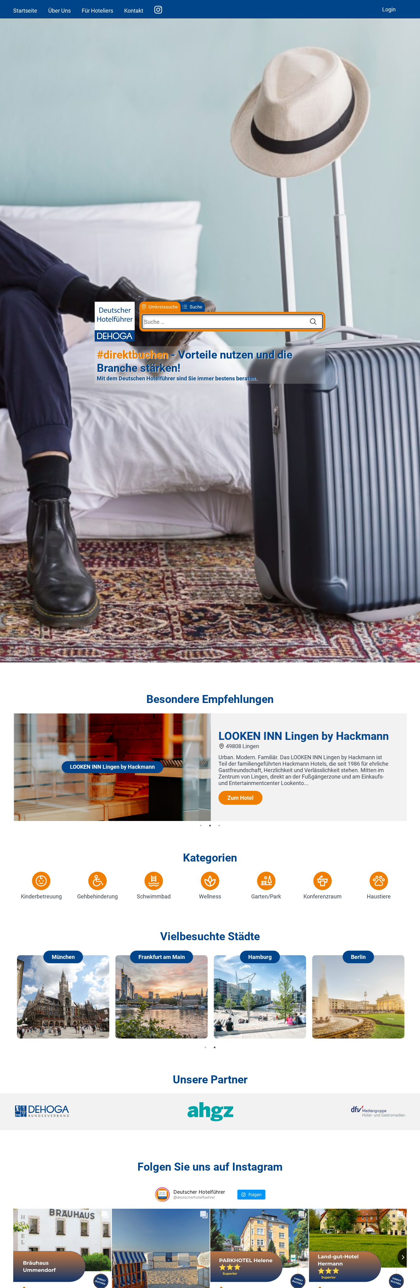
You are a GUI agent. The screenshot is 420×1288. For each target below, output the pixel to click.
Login (389, 9)
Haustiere (379, 896)
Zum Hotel (240, 798)
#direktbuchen (132, 354)
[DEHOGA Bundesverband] (80, 1111)
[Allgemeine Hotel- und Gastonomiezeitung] (210, 1111)
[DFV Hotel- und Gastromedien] (340, 1112)
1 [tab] (201, 826)
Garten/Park (266, 896)
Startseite (25, 10)
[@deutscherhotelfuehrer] (162, 1194)
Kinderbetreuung (41, 896)
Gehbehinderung (97, 896)
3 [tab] (219, 826)
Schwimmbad (154, 896)
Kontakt (133, 10)
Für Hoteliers (97, 10)
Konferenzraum (322, 896)
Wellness (210, 896)
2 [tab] (210, 826)
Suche (196, 306)
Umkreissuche (163, 306)
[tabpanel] (210, 767)
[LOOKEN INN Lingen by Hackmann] (111, 819)
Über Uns (59, 10)
